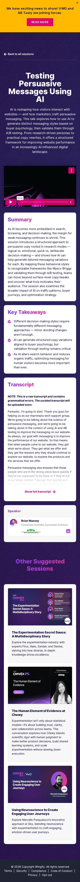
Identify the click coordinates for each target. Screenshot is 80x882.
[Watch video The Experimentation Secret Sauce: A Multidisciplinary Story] (40, 606)
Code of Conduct (61, 870)
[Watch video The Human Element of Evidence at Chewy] (40, 685)
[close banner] (77, 3)
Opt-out (47, 875)
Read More (40, 22)
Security (21, 870)
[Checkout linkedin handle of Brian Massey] (68, 531)
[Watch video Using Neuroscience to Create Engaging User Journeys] (40, 784)
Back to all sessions (20, 54)
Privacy (32, 875)
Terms (8, 870)
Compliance (38, 870)
